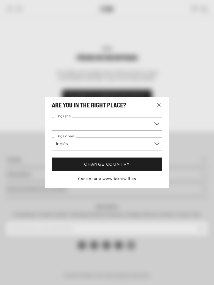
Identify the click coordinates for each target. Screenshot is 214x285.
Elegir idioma (65, 136)
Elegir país (63, 116)
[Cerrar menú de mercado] (158, 105)
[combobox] (107, 124)
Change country (107, 164)
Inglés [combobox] (62, 143)
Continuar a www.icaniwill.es (107, 179)
